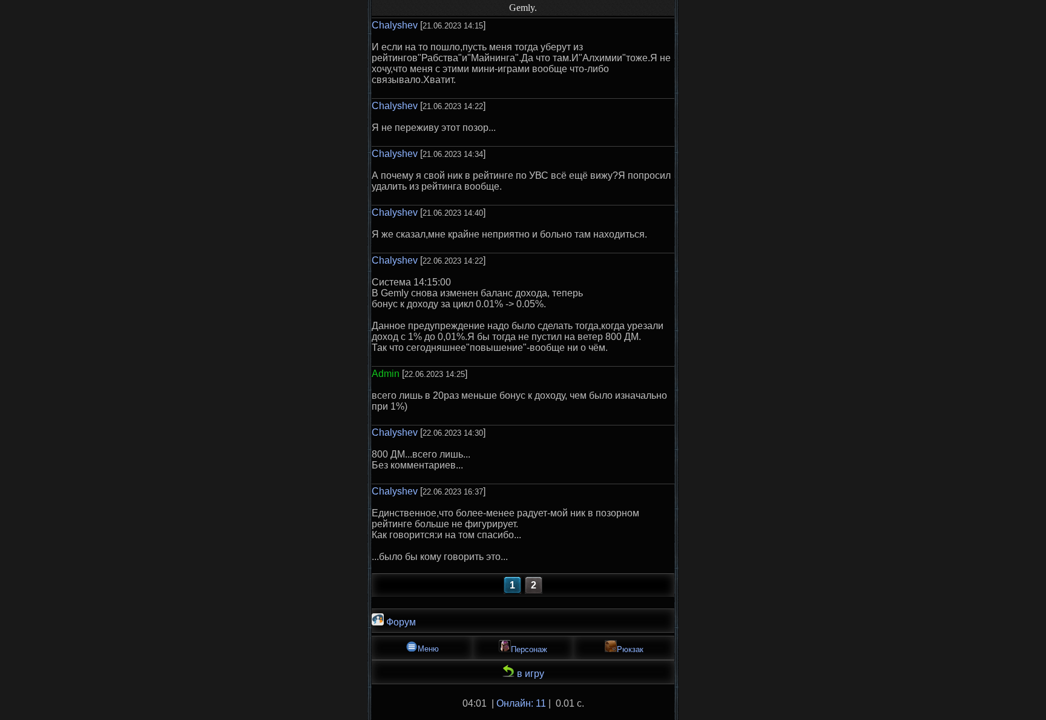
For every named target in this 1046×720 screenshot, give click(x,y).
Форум (400, 622)
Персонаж (529, 649)
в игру (529, 673)
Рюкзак (630, 649)
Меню (428, 648)
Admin (386, 373)
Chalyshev (395, 25)
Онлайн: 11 (521, 703)
